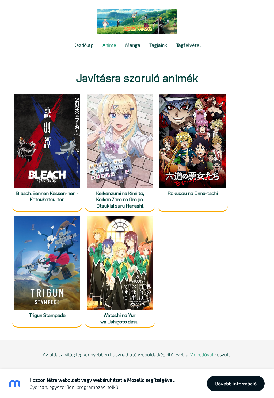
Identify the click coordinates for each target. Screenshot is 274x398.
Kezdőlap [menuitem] (83, 45)
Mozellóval (201, 354)
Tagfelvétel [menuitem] (188, 45)
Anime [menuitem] (109, 45)
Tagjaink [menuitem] (158, 45)
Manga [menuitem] (132, 45)
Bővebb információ (236, 383)
